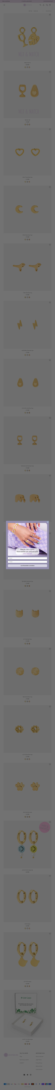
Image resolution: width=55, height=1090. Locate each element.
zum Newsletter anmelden (28, 565)
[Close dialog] (47, 522)
